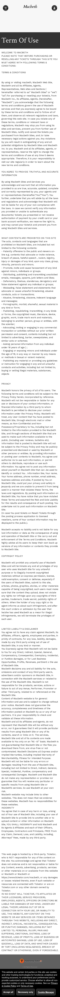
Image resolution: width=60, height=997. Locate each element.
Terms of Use (27, 985)
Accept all (8, 992)
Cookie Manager (46, 992)
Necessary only (25, 992)
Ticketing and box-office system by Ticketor (30, 961)
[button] (54, 8)
